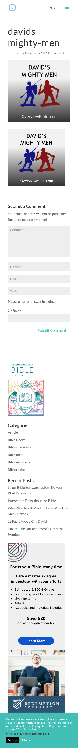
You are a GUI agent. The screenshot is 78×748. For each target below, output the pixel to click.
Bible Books (16, 440)
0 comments (58, 52)
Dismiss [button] (27, 740)
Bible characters (20, 447)
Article (13, 432)
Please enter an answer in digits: (31, 301)
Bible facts (15, 455)
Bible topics (16, 469)
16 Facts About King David (27, 521)
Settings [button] (12, 740)
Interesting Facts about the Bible (32, 501)
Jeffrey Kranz (24, 52)
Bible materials (19, 462)
